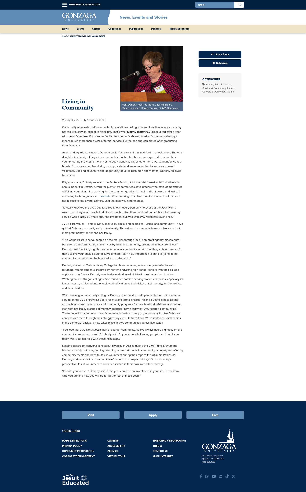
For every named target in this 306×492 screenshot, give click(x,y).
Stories (96, 29)
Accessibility (116, 446)
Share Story (222, 54)
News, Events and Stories (144, 17)
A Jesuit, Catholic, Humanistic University (89, 479)
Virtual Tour (116, 456)
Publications (136, 29)
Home (64, 36)
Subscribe (222, 63)
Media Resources (179, 29)
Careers (113, 440)
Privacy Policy (72, 446)
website (106, 196)
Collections (114, 29)
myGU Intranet (163, 456)
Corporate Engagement (78, 456)
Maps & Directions (74, 440)
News (65, 29)
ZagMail (112, 451)
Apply (153, 415)
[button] (64, 5)
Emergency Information (169, 440)
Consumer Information (78, 451)
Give (215, 415)
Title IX (157, 446)
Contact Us (160, 451)
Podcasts (156, 29)
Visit (91, 415)
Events (80, 29)
